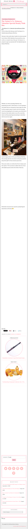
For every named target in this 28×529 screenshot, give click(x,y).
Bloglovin (21, 468)
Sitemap (24, 526)
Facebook (9, 468)
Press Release (7, 7)
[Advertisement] (14, 13)
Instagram (17, 468)
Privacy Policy (20, 526)
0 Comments (18, 334)
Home (3, 7)
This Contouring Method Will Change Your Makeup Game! (14, 484)
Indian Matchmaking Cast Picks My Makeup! (11, 488)
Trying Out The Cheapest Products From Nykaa (12, 497)
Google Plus (13, 468)
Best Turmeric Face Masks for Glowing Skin (11, 492)
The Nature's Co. (11, 19)
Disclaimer (15, 526)
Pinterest (13, 473)
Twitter (5, 468)
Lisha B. (12, 334)
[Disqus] (14, 403)
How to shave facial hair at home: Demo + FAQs (12, 501)
